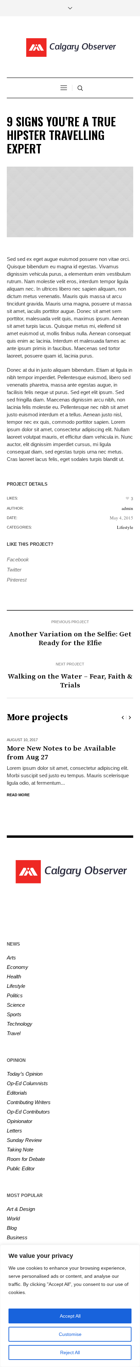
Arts (11, 957)
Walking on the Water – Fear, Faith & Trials (70, 681)
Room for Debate (26, 1159)
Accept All (70, 1316)
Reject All (70, 1352)
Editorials (17, 1093)
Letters (14, 1130)
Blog (12, 1228)
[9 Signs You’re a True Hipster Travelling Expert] (70, 202)
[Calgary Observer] (70, 47)
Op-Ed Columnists (27, 1083)
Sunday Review (24, 1140)
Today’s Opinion (24, 1074)
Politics (15, 995)
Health (14, 976)
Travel (13, 1033)
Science (16, 1005)
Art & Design (21, 1209)
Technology (19, 1024)
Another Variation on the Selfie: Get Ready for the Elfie (70, 639)
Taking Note (20, 1149)
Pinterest (17, 580)
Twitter (14, 569)
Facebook (18, 559)
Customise (70, 1334)
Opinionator (19, 1121)
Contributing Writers (29, 1102)
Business (17, 1237)
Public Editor (21, 1168)
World (13, 1218)
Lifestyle (125, 527)
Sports (14, 1014)
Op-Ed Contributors (28, 1112)
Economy (17, 967)
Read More (71, 795)
